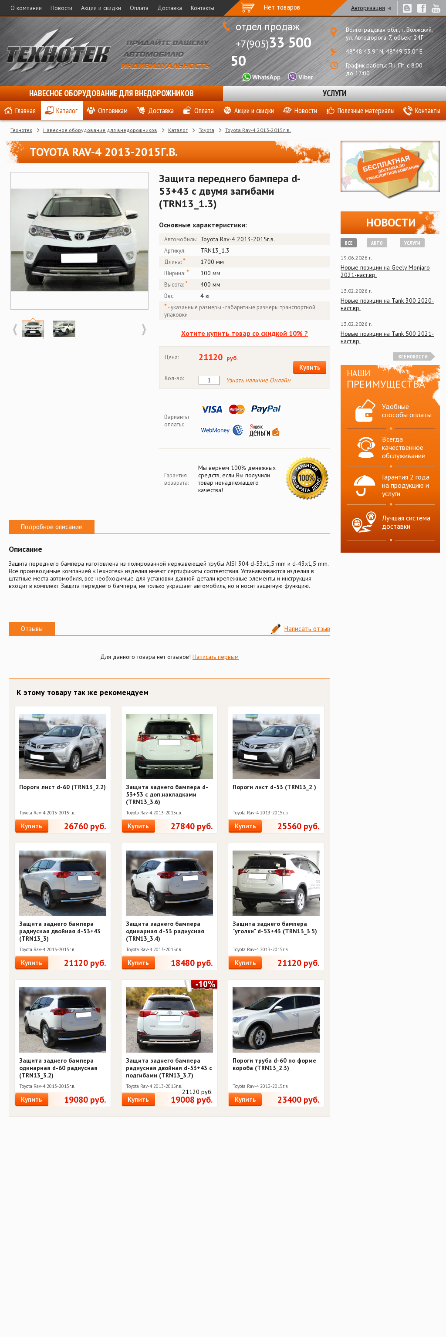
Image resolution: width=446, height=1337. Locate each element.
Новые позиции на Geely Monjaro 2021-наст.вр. (385, 271)
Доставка (169, 8)
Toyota (206, 130)
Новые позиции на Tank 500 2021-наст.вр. (387, 337)
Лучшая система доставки (406, 521)
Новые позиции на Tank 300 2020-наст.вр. (387, 304)
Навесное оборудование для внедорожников (111, 93)
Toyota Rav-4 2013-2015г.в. (258, 130)
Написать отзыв (307, 629)
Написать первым (216, 657)
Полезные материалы (366, 110)
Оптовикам (113, 110)
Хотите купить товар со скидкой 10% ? (244, 333)
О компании (26, 8)
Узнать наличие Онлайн (258, 380)
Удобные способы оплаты (407, 410)
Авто (377, 243)
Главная (25, 110)
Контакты (202, 8)
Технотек (21, 130)
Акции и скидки (101, 8)
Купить (310, 367)
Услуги (334, 93)
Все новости (413, 356)
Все (348, 243)
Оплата (139, 8)
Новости (61, 8)
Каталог (67, 110)
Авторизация (368, 7)
